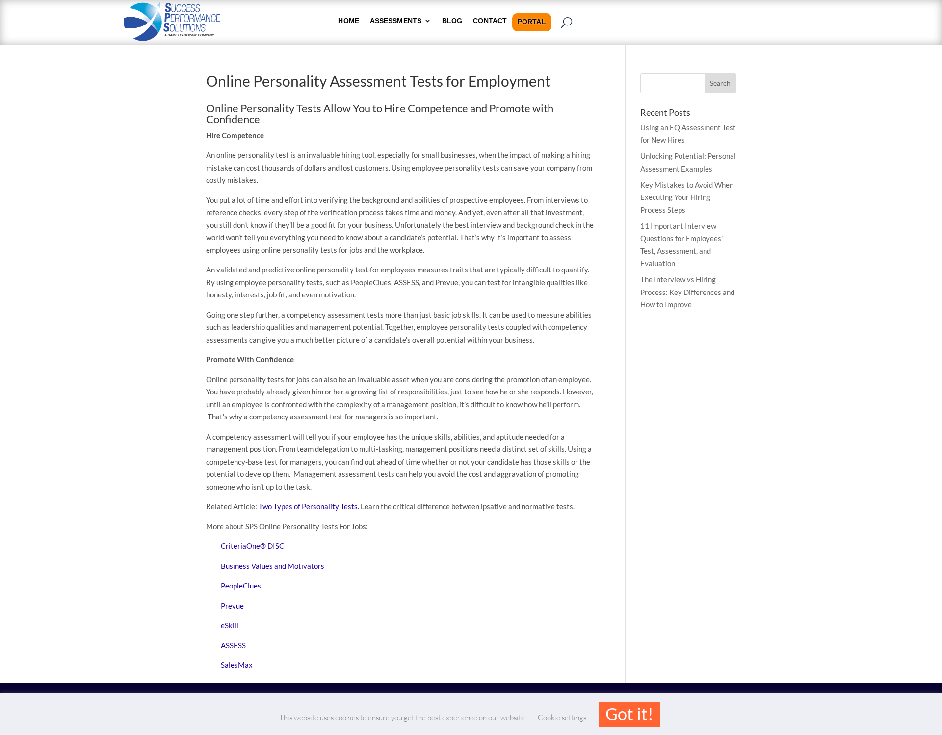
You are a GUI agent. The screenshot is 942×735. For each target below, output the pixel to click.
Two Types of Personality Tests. (309, 506)
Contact (490, 20)
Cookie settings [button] (562, 717)
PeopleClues (241, 585)
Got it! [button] (629, 714)
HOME (348, 20)
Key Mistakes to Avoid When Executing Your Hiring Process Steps (686, 197)
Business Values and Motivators (272, 566)
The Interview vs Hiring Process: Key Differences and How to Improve (687, 292)
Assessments (395, 20)
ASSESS (233, 645)
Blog (452, 20)
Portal (532, 21)
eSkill (229, 625)
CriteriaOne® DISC (252, 545)
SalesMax (237, 665)
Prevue (232, 605)
